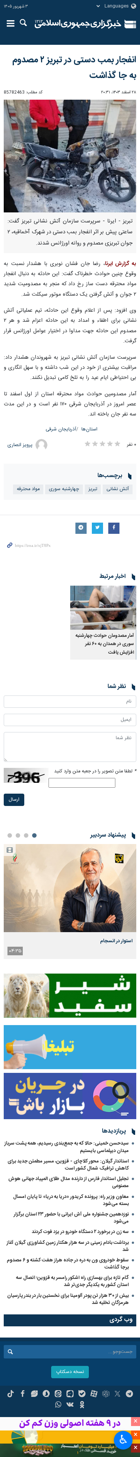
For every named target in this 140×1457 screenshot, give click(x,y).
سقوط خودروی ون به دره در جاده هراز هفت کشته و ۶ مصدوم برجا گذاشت (68, 1263)
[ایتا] (58, 1395)
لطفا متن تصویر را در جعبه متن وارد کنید (95, 771)
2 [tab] (26, 835)
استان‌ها (89, 429)
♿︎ (123, 1439)
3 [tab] (18, 835)
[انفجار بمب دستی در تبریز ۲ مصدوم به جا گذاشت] (70, 156)
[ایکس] (117, 1395)
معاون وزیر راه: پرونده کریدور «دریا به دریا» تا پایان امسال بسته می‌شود (71, 1200)
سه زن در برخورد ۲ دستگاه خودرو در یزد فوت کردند (80, 1232)
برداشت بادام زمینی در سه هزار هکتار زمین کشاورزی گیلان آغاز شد (68, 1246)
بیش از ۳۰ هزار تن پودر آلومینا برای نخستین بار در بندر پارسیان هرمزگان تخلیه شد (68, 1299)
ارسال (14, 800)
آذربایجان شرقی (61, 429)
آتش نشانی (117, 489)
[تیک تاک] (11, 1395)
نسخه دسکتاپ (70, 1372)
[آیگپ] (70, 1395)
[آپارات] (94, 1395)
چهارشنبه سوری (64, 489)
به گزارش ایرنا (120, 263)
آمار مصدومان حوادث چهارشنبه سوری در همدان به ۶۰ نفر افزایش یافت (104, 644)
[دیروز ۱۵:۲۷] (70, 888)
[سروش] (46, 1395)
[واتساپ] (58, 1405)
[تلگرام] (129, 1395)
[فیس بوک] (23, 1395)
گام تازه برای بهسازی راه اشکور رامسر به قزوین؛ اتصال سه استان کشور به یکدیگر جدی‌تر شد (72, 1281)
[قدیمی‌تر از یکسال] (103, 607)
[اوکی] (82, 1405)
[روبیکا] (106, 1395)
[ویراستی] (34, 1395)
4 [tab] (9, 835)
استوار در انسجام (116, 941)
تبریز (92, 489)
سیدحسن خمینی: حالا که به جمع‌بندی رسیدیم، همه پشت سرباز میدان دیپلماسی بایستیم (66, 1147)
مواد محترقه (28, 489)
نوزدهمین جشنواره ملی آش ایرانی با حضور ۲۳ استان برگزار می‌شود (71, 1218)
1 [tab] (34, 835)
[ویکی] (70, 1405)
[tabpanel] (70, 901)
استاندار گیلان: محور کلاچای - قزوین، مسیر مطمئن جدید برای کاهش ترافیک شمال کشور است (68, 1165)
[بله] (82, 1395)
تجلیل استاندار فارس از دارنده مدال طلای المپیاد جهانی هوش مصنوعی (68, 1182)
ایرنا (78, 24)
